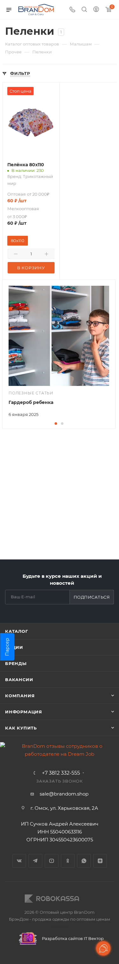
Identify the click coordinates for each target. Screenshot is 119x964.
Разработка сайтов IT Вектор (72, 938)
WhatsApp (84, 861)
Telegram (35, 861)
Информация (23, 711)
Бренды (16, 663)
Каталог (16, 631)
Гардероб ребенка (31, 402)
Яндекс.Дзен (100, 861)
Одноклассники (68, 861)
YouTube (51, 861)
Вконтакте (19, 861)
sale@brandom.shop (64, 794)
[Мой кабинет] (96, 10)
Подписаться (92, 597)
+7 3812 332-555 (61, 773)
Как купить (21, 727)
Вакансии (19, 679)
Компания (20, 695)
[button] (56, 423)
